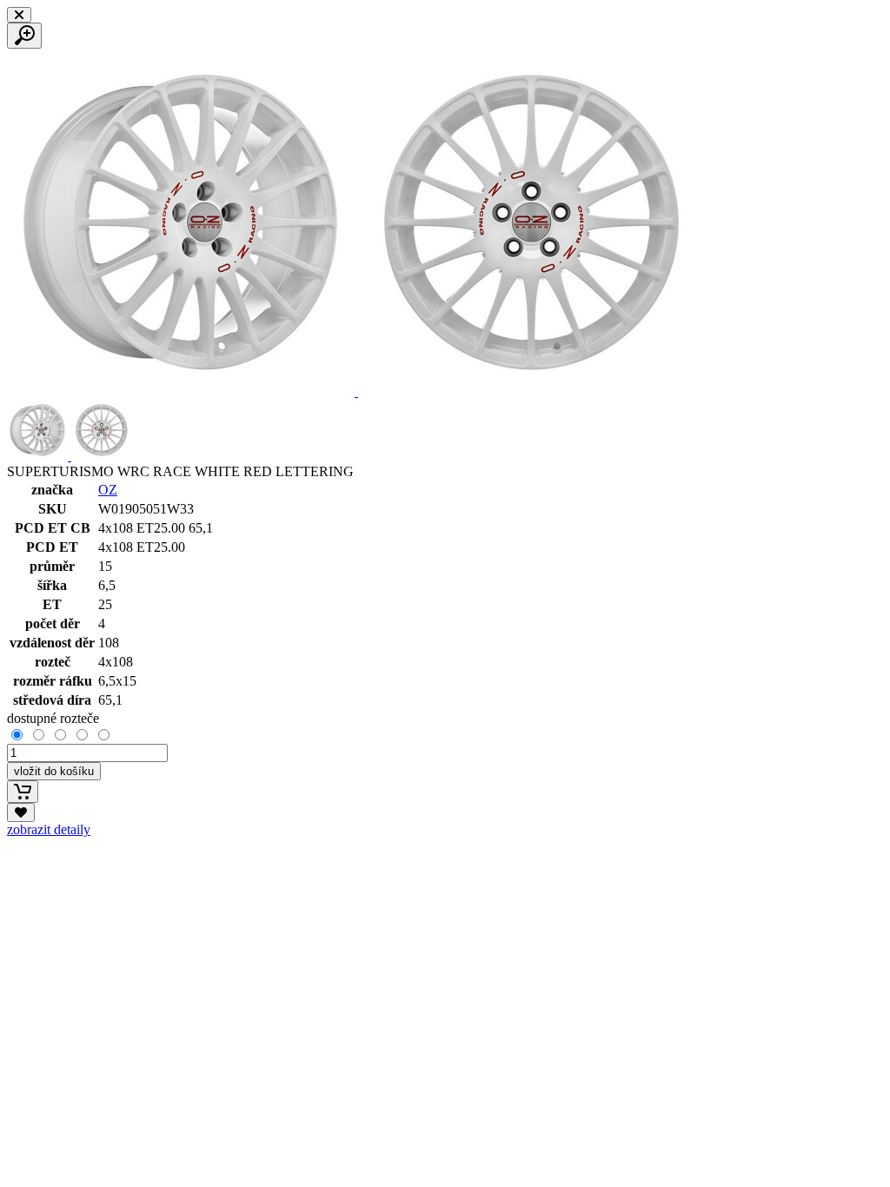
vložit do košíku (54, 771)
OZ (107, 489)
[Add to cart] (22, 791)
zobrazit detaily (48, 829)
